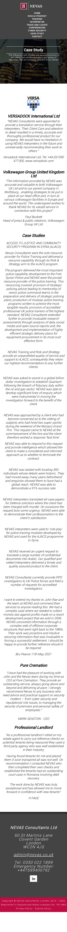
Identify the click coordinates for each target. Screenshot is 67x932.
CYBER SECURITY (37, 30)
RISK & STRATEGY (37, 16)
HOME (37, 13)
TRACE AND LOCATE (37, 25)
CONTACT (37, 36)
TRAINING (37, 19)
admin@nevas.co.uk (33, 854)
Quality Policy (43, 908)
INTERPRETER (37, 22)
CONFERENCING (37, 27)
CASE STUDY (37, 33)
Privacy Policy (24, 908)
